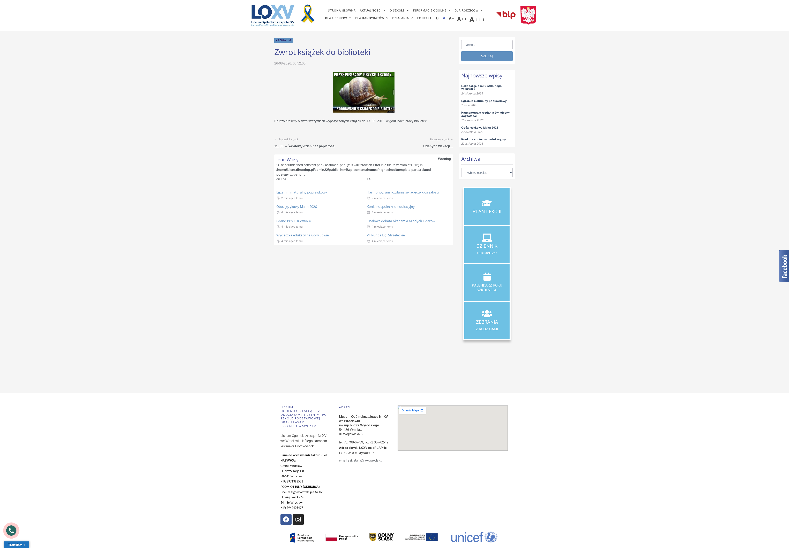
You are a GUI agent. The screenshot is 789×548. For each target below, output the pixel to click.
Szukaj (487, 56)
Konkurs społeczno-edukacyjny (391, 206)
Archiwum (283, 40)
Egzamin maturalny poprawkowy (301, 192)
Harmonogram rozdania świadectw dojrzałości (403, 192)
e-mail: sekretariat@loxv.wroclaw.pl (361, 460)
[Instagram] (298, 519)
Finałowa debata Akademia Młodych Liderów (401, 221)
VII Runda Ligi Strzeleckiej (386, 235)
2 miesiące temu (292, 198)
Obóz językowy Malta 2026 (296, 206)
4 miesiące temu (292, 212)
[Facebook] (286, 519)
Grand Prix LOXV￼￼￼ (294, 221)
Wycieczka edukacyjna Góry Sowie (302, 235)
